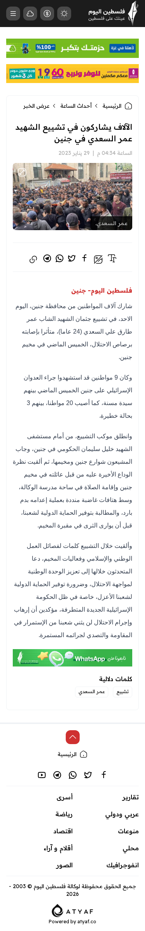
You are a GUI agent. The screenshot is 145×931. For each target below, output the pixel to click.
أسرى (64, 797)
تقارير (131, 797)
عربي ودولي (122, 814)
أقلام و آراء (58, 848)
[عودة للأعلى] (73, 737)
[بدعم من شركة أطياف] (72, 910)
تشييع (122, 691)
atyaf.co (86, 921)
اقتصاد (63, 831)
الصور (64, 865)
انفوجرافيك (122, 865)
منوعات (128, 831)
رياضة (64, 814)
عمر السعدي (91, 691)
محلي (131, 848)
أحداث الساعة (76, 105)
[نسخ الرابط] (33, 259)
